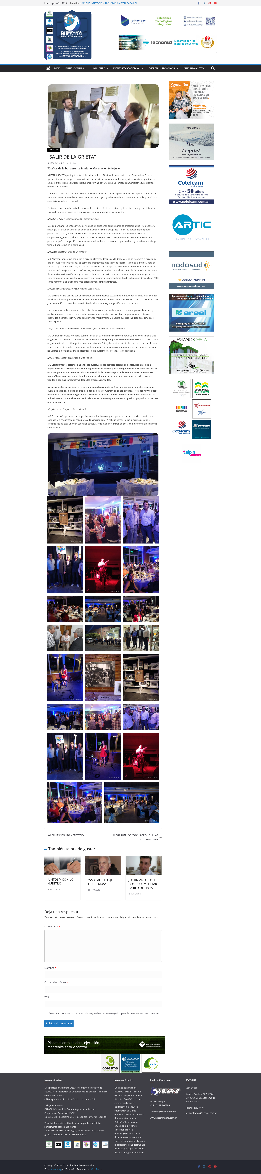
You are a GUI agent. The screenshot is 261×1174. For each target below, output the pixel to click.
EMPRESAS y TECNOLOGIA (162, 68)
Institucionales (74, 68)
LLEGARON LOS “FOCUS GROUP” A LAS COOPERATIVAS (135, 837)
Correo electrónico (56, 982)
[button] (85, 68)
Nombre (50, 968)
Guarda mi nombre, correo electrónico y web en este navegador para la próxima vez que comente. (103, 1013)
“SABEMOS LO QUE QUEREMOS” (101, 882)
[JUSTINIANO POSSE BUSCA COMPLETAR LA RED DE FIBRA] (144, 858)
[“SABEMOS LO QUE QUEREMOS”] (103, 858)
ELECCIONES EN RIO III (92, 3)
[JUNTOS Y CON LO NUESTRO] (62, 858)
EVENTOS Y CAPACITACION (126, 68)
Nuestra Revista (69, 163)
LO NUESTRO (98, 68)
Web (47, 997)
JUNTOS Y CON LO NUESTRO (60, 881)
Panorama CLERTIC (194, 68)
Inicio (57, 68)
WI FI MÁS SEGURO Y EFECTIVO (66, 835)
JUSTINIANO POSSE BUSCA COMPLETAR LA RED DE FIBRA (143, 884)
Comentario (52, 926)
